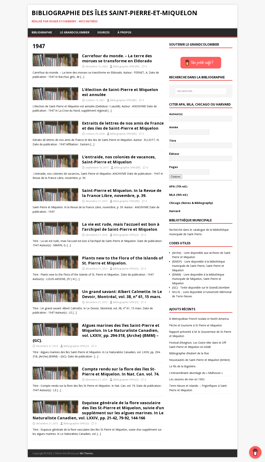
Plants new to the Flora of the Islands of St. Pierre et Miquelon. (122, 260)
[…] (82, 77)
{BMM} (176, 274)
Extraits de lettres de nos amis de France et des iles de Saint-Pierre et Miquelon (123, 125)
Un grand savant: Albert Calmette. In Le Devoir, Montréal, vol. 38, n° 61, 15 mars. (122, 294)
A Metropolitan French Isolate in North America (199, 319)
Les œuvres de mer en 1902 (186, 379)
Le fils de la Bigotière (182, 366)
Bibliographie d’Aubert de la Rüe (189, 353)
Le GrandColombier (74, 32)
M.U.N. (176, 292)
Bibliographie (42, 32)
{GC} (175, 287)
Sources (103, 32)
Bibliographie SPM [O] (126, 235)
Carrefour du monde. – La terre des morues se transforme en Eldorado (117, 58)
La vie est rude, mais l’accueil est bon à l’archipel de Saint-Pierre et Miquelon (120, 227)
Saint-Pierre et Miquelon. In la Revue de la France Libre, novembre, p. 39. (121, 193)
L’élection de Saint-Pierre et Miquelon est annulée (120, 92)
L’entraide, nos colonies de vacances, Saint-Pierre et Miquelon (119, 159)
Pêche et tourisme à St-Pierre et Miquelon (195, 325)
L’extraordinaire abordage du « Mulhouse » (196, 373)
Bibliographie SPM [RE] (126, 66)
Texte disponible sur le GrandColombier (205, 287)
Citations (176, 176)
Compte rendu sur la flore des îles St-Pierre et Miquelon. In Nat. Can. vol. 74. (120, 371)
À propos (124, 32)
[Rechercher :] (200, 91)
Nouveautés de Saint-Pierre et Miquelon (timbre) (199, 360)
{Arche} (176, 253)
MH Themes (86, 453)
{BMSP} (177, 261)
